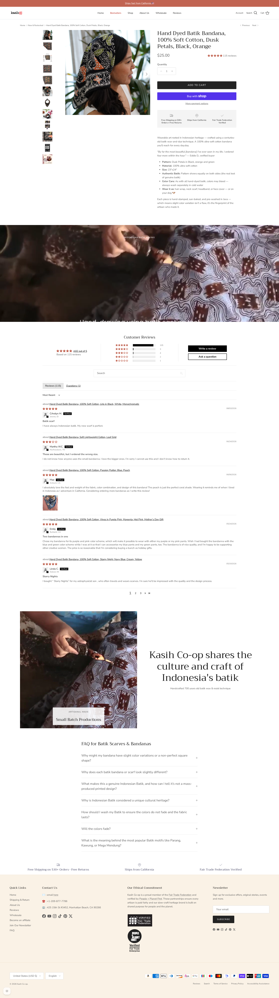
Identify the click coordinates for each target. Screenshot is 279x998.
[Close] (195, 476)
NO (110, 512)
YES (110, 499)
